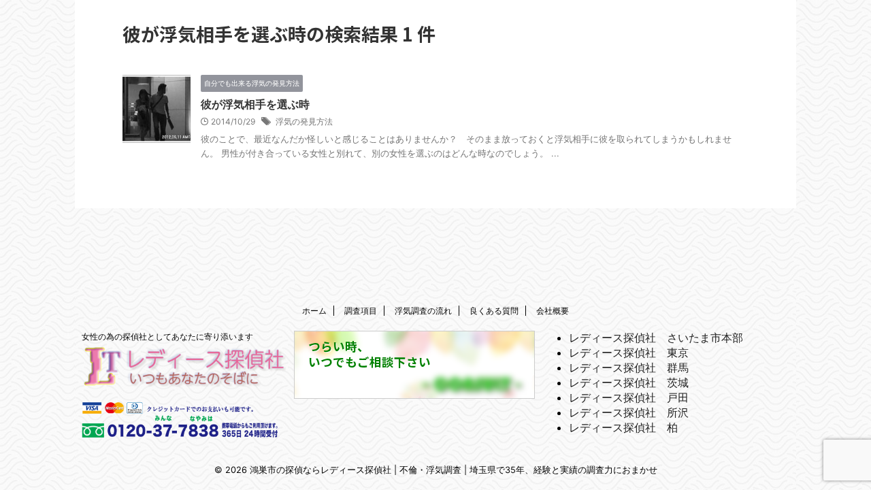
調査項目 (360, 311)
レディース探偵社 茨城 (629, 382)
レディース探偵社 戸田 (629, 397)
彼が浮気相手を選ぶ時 (255, 104)
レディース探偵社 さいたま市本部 (656, 337)
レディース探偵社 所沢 (629, 412)
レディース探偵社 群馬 (629, 367)
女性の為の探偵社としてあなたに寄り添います (167, 336)
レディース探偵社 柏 (623, 427)
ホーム (314, 311)
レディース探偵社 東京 (629, 352)
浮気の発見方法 (304, 121)
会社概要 (552, 311)
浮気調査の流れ (423, 311)
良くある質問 (494, 311)
